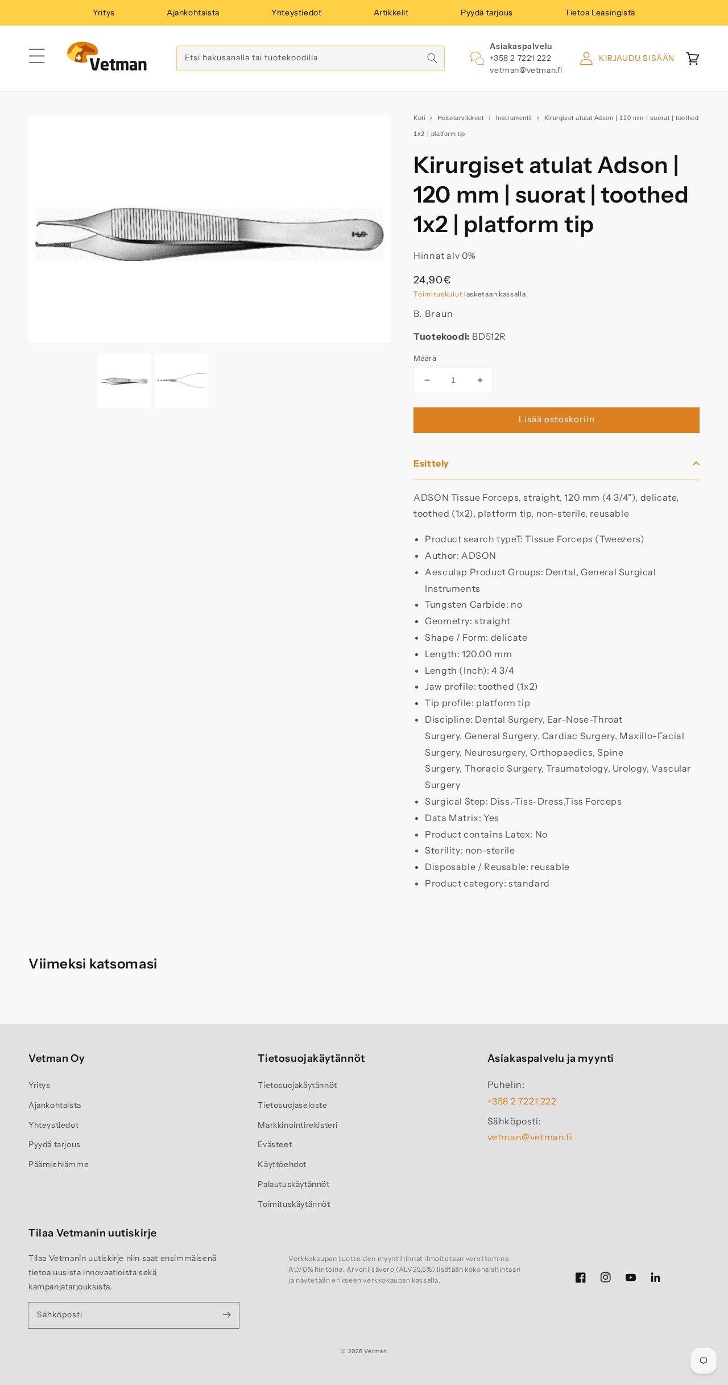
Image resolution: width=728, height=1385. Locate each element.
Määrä (424, 357)
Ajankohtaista (193, 12)
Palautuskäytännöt (293, 1184)
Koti (419, 117)
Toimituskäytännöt (294, 1204)
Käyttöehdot (282, 1164)
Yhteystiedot (296, 12)
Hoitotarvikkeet (460, 117)
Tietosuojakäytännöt (297, 1085)
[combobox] (310, 58)
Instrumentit (514, 117)
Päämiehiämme (58, 1164)
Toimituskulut (437, 294)
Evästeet (275, 1144)
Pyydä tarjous (487, 12)
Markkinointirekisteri (298, 1125)
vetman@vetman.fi (526, 70)
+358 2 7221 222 (520, 58)
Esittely (431, 463)
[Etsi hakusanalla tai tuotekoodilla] (432, 58)
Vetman (375, 1351)
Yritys (104, 12)
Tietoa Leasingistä (600, 12)
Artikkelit (391, 12)
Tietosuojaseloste (292, 1105)
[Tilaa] (226, 1315)
